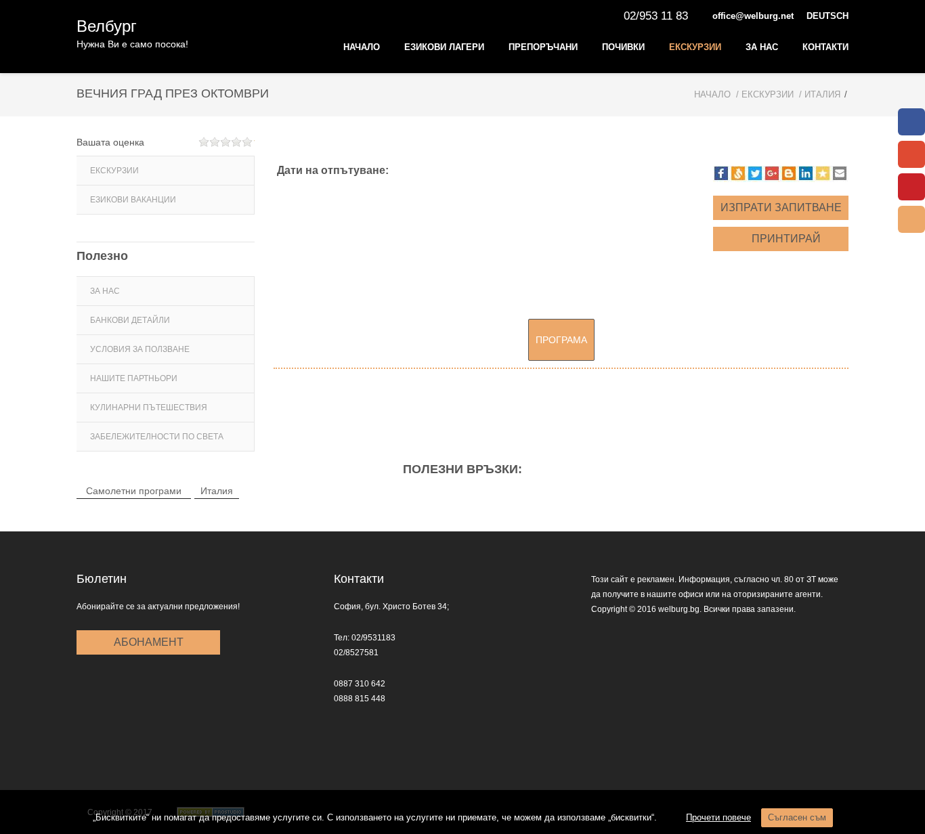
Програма (561, 339)
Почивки (623, 47)
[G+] (911, 154)
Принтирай (785, 238)
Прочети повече (718, 817)
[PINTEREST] (911, 186)
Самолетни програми (133, 490)
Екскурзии (695, 47)
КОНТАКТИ (825, 47)
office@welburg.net (753, 16)
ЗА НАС (762, 47)
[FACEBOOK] (911, 121)
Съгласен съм (797, 817)
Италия (216, 490)
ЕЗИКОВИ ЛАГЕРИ (444, 47)
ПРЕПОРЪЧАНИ (543, 47)
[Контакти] (911, 219)
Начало (361, 47)
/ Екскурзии (765, 94)
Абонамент (149, 642)
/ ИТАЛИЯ (819, 94)
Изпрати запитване (781, 207)
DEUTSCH (827, 16)
